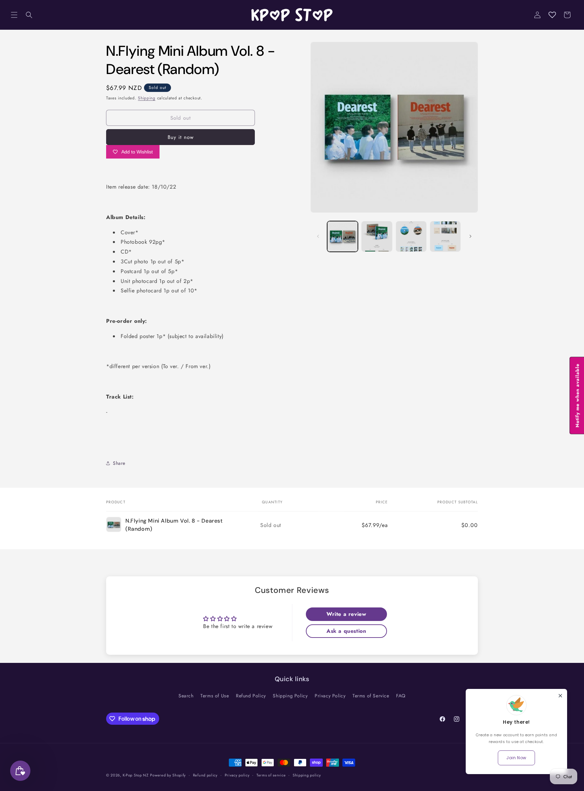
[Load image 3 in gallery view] (411, 236)
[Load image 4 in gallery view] (445, 236)
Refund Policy (251, 695)
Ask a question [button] (346, 631)
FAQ (401, 695)
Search (186, 695)
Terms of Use (214, 695)
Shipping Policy (290, 695)
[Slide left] (318, 236)
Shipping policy (307, 775)
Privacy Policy (330, 695)
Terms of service (271, 775)
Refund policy (205, 775)
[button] (14, 14)
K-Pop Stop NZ (136, 775)
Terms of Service (370, 695)
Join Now (516, 758)
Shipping (146, 98)
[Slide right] (470, 236)
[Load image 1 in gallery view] (342, 236)
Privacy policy (237, 775)
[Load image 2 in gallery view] (376, 236)
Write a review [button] (346, 614)
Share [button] (119, 463)
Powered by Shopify (168, 775)
